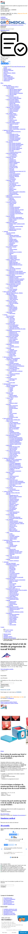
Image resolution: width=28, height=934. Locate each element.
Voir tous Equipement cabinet (13, 541)
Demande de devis (7, 903)
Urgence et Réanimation (8, 78)
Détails (2, 751)
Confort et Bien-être (7, 79)
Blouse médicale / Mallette (9, 73)
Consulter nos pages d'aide (9, 914)
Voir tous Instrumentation (12, 385)
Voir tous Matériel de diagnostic (13, 131)
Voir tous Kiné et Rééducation (13, 419)
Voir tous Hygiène (10, 316)
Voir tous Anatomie (10, 232)
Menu (2, 83)
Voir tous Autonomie (11, 563)
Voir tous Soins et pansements (13, 358)
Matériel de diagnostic (8, 70)
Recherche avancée (5, 30)
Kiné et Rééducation (8, 76)
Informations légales (8, 911)
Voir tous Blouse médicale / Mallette (14, 293)
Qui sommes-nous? (7, 897)
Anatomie (5, 71)
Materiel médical (7, 634)
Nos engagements (7, 900)
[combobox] (7, 29)
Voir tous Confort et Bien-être (13, 492)
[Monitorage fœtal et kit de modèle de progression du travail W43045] (4, 709)
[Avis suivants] (26, 849)
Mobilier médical (7, 69)
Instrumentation (6, 75)
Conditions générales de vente (10, 909)
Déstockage (6, 80)
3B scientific (5, 825)
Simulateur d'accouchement (9, 637)
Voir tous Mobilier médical (12, 86)
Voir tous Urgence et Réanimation (14, 459)
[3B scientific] (6, 658)
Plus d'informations (5, 814)
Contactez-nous (4, 18)
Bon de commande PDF (8, 904)
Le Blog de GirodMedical (9, 899)
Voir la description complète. (7, 669)
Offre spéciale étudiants (8, 901)
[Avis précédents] (2, 849)
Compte (2, 627)
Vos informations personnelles (10, 910)
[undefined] (22, 839)
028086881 (3, 17)
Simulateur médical (7, 636)
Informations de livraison (9, 913)
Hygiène (5, 74)
